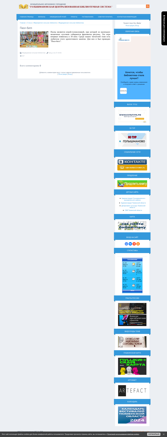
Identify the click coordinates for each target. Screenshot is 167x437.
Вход (70, 74)
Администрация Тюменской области (133, 203)
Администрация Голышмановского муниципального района (133, 199)
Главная (22, 23)
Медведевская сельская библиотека (71, 23)
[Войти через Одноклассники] (138, 244)
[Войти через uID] (126, 244)
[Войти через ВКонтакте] (130, 244)
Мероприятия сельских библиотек (45, 23)
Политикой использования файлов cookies (123, 434)
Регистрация (62, 74)
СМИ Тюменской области (133, 210)
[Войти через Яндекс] (134, 244)
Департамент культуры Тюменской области (133, 206)
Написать (123, 91)
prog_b (51, 53)
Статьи (29, 23)
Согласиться (153, 434)
